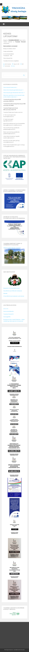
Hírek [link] (14, 66)
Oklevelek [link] (5, 293)
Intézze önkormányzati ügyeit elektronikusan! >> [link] (13, 90)
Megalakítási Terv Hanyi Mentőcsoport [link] (11, 288)
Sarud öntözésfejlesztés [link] (8, 311)
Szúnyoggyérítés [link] (6, 316)
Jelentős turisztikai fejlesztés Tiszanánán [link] (12, 247)
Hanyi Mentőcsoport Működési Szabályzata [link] (12, 290)
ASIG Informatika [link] (21, 649)
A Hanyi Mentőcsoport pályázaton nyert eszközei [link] (13, 296)
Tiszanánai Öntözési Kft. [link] (8, 314)
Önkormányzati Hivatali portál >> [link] (10, 87)
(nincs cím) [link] (5, 308)
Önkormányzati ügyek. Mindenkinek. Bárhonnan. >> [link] (14, 92)
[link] (1, 4)
